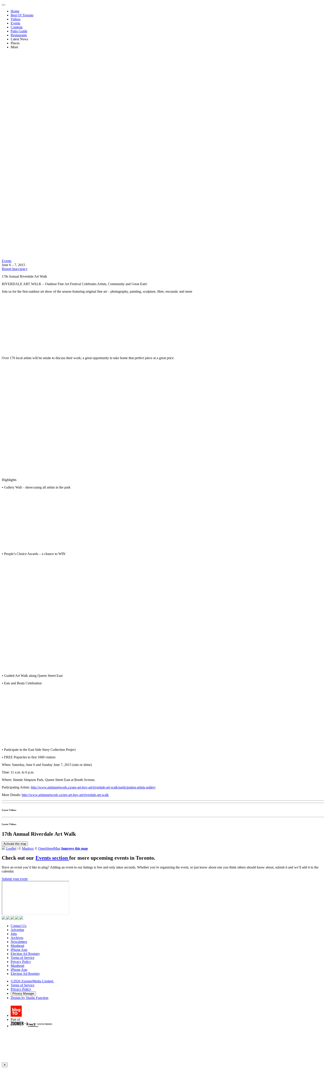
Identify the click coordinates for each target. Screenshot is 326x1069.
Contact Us (18, 926)
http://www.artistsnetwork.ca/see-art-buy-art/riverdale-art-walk (65, 795)
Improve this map (74, 848)
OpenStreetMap (49, 848)
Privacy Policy (21, 962)
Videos (15, 19)
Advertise (17, 930)
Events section (52, 858)
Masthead (17, 946)
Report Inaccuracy (14, 269)
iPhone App (19, 950)
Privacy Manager (23, 993)
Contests (17, 27)
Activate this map (15, 843)
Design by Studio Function (29, 998)
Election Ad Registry (25, 954)
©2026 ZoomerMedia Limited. (32, 981)
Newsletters (19, 942)
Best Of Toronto (22, 15)
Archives (17, 938)
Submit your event (14, 879)
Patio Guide (19, 31)
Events (15, 23)
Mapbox (28, 848)
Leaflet (11, 848)
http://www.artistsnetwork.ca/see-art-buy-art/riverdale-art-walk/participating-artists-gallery (93, 787)
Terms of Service (22, 958)
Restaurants (19, 35)
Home (15, 11)
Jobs (14, 934)
